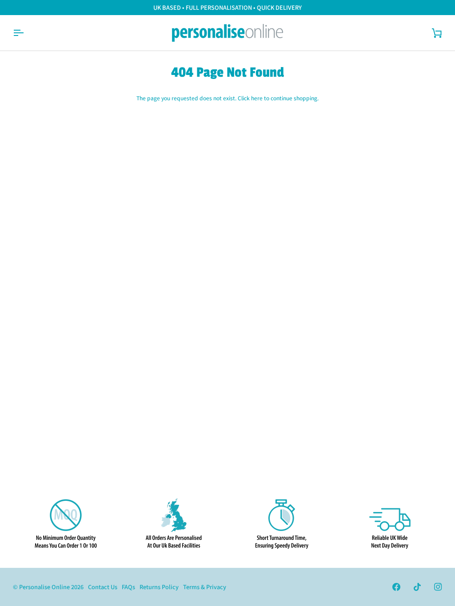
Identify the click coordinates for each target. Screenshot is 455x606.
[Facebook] (396, 587)
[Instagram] (438, 587)
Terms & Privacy (204, 586)
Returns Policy (159, 586)
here (257, 98)
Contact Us (102, 586)
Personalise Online (44, 586)
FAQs (128, 586)
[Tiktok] (417, 587)
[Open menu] (26, 33)
